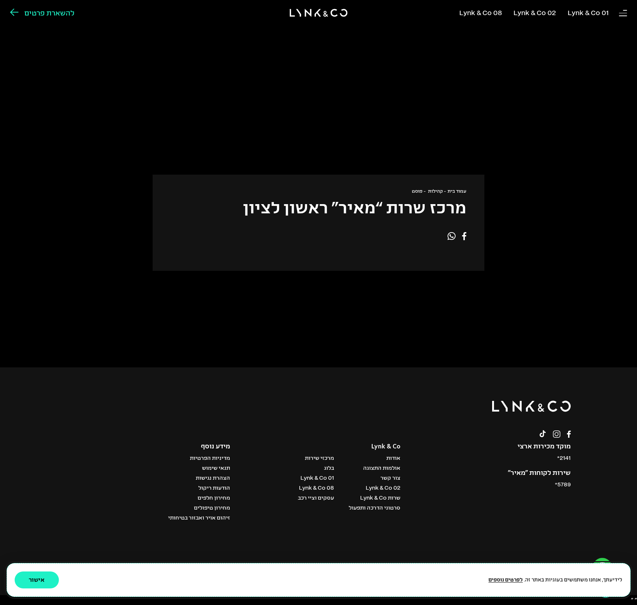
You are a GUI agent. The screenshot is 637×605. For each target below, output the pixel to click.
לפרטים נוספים (505, 579)
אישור (37, 579)
